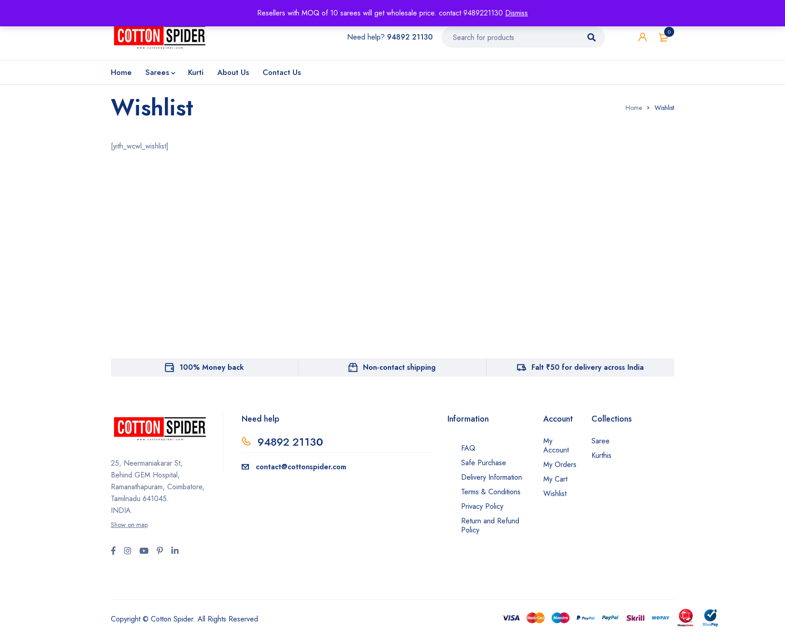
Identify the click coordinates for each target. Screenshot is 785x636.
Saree (600, 441)
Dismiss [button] (516, 13)
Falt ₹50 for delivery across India (588, 367)
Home (634, 107)
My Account (556, 445)
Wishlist (554, 493)
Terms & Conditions (491, 492)
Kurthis (601, 455)
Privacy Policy (482, 506)
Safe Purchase (483, 462)
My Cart (555, 479)
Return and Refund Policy (490, 525)
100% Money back (211, 367)
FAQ (468, 448)
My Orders (559, 464)
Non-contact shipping (399, 367)
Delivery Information (491, 477)
